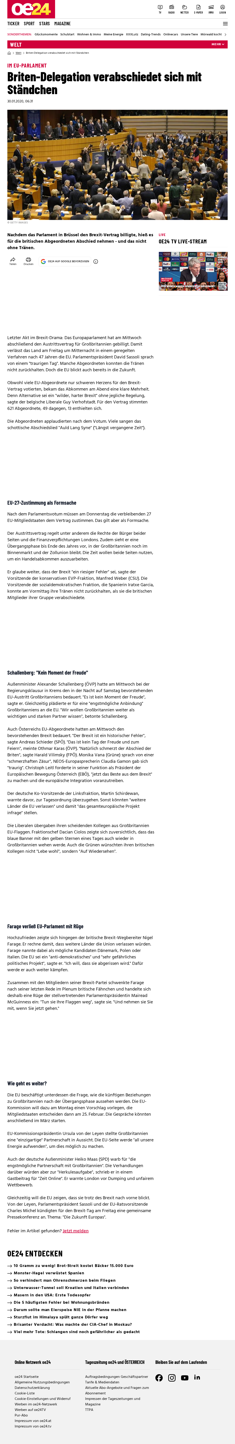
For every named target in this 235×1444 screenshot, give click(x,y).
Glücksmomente (46, 35)
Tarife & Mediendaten (102, 1382)
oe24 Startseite (27, 1377)
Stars (44, 23)
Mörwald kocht (211, 35)
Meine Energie (113, 35)
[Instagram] (172, 1378)
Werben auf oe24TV (30, 1410)
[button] (166, 283)
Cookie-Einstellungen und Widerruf (42, 1399)
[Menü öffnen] (224, 23)
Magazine (62, 23)
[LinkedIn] (197, 1378)
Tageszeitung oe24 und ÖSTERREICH (115, 1362)
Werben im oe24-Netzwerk (36, 1404)
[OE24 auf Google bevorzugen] (95, 261)
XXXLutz (132, 35)
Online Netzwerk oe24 (33, 1362)
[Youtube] (184, 1378)
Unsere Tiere (189, 35)
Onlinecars (170, 35)
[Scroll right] (225, 34)
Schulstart (67, 35)
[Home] (9, 53)
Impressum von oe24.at (33, 1421)
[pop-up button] (213, 283)
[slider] (181, 283)
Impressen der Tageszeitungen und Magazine (112, 1401)
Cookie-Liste (25, 1393)
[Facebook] (159, 1378)
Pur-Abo (21, 1416)
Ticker (13, 23)
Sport (29, 23)
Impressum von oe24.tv (33, 1427)
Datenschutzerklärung (32, 1388)
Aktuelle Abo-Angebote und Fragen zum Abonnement (117, 1390)
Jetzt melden (76, 1231)
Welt (16, 44)
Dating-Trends (151, 35)
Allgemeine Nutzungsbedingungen (42, 1382)
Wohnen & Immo (89, 35)
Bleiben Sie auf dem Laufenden (181, 1362)
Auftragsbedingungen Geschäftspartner (116, 1377)
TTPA (89, 1410)
